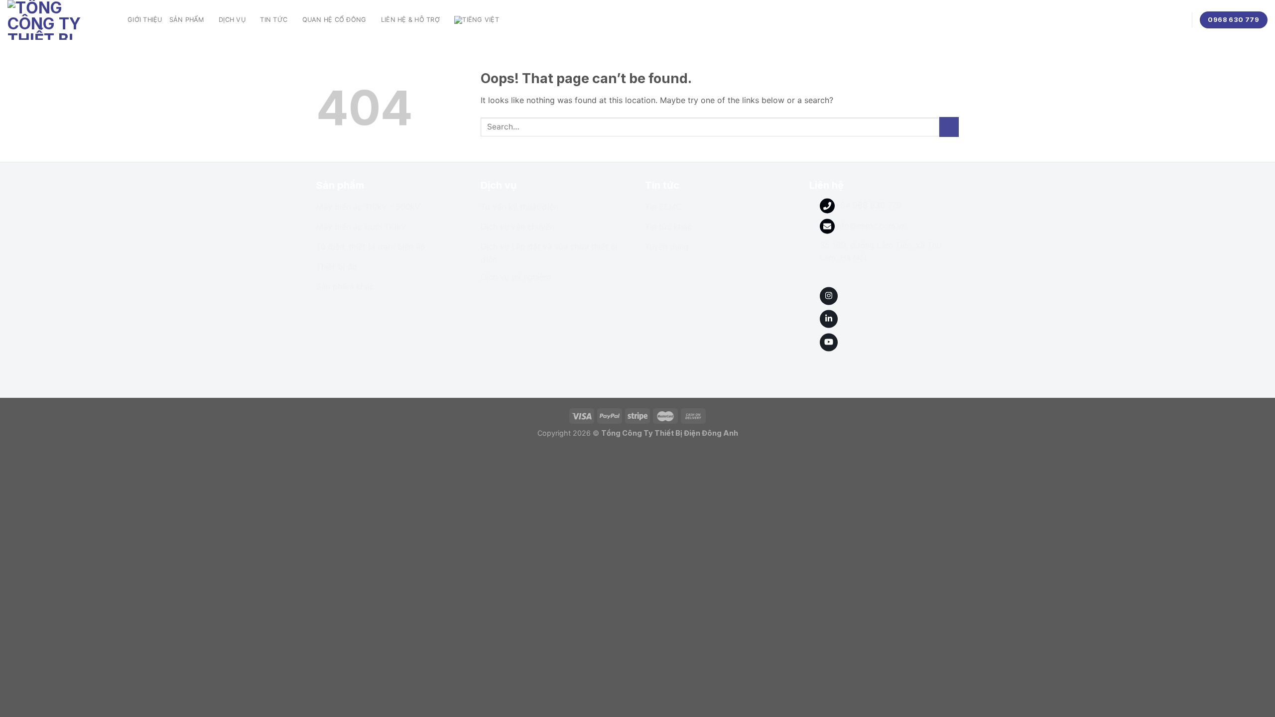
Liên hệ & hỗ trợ (410, 19)
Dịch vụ (232, 19)
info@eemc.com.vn (870, 226)
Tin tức (273, 19)
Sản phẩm (186, 19)
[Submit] (949, 126)
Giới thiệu (145, 19)
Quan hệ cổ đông (334, 19)
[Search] (1181, 19)
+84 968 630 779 (868, 205)
